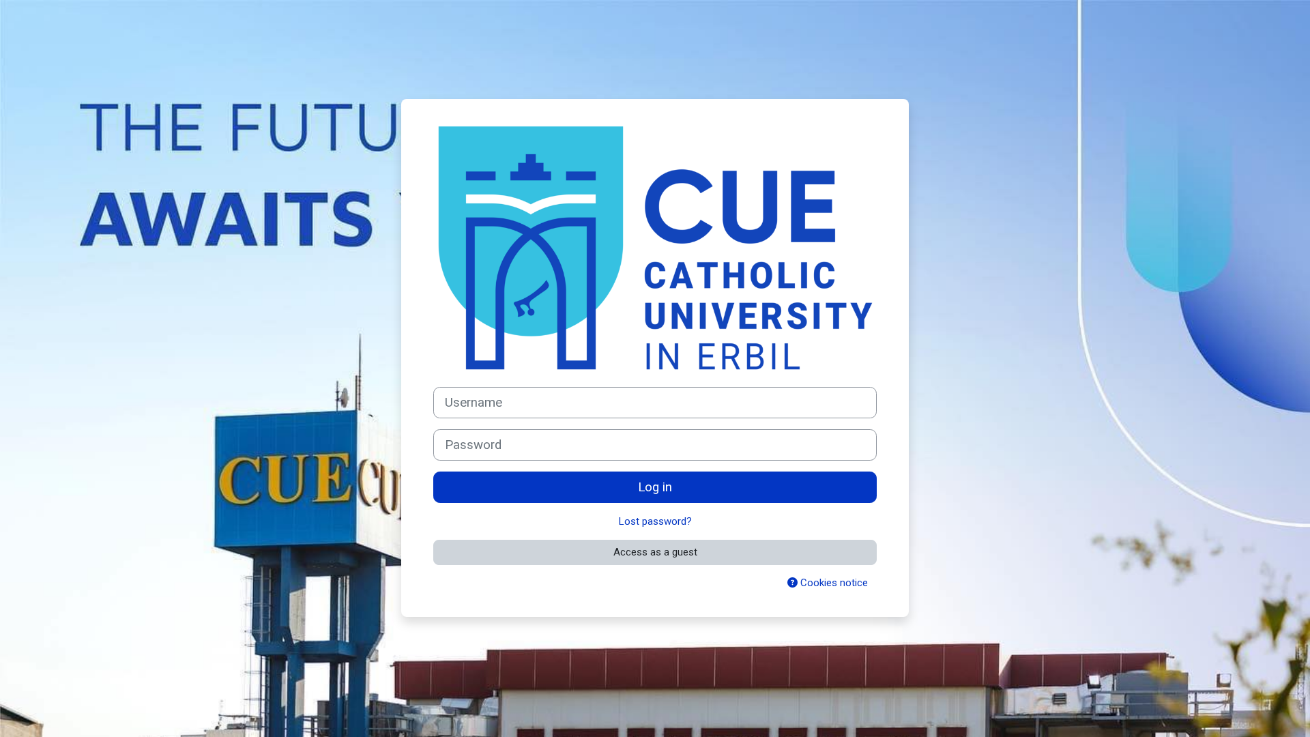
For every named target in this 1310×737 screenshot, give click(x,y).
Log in (655, 487)
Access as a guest (655, 552)
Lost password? (655, 521)
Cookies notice (833, 583)
